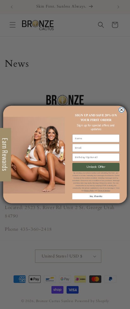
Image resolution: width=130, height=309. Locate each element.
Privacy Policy (89, 190)
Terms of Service (104, 190)
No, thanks (96, 196)
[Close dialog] (121, 110)
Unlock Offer (95, 167)
